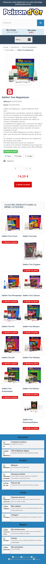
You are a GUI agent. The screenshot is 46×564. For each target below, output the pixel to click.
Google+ (30, 156)
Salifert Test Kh (8, 326)
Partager (18, 156)
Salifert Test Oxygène (31, 264)
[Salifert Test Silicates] (33, 344)
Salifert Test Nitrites (31, 389)
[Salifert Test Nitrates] (33, 313)
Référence (7, 101)
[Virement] (16, 557)
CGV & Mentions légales (20, 451)
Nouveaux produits (18, 474)
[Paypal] (36, 559)
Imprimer (10, 161)
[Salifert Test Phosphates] (12, 282)
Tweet (8, 156)
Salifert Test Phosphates (12, 295)
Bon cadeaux (16, 506)
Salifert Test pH (8, 357)
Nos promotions (17, 547)
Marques (14, 465)
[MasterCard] (26, 557)
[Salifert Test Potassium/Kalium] (33, 406)
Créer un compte (12, 32)
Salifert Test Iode (30, 236)
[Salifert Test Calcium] (33, 282)
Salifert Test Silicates (31, 357)
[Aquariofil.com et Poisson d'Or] (23, 11)
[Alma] (20, 559)
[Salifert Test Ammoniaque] (12, 375)
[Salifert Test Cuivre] (12, 223)
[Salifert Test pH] (12, 344)
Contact (14, 538)
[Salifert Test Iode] (33, 223)
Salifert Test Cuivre (9, 236)
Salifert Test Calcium (31, 295)
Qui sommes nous (18, 529)
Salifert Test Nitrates (31, 326)
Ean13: (6, 105)
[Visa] (33, 557)
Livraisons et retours (18, 442)
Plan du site (15, 483)
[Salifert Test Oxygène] (33, 251)
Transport (14, 515)
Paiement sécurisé (18, 497)
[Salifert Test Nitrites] (33, 375)
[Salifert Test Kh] (12, 313)
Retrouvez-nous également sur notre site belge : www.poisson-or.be (23, 3)
